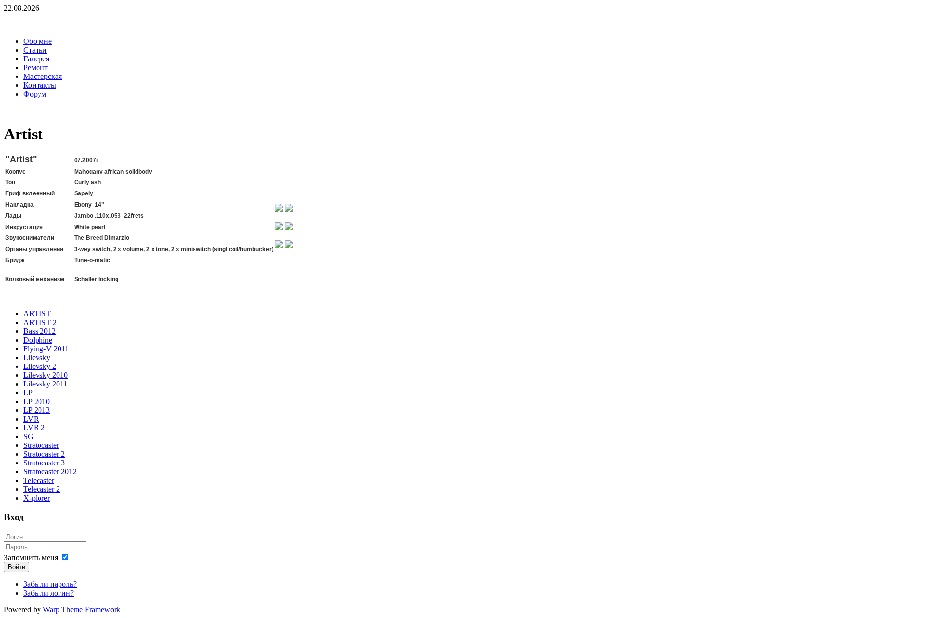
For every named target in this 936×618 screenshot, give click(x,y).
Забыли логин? (48, 593)
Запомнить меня (31, 557)
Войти (16, 567)
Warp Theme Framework (81, 609)
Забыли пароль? (50, 584)
